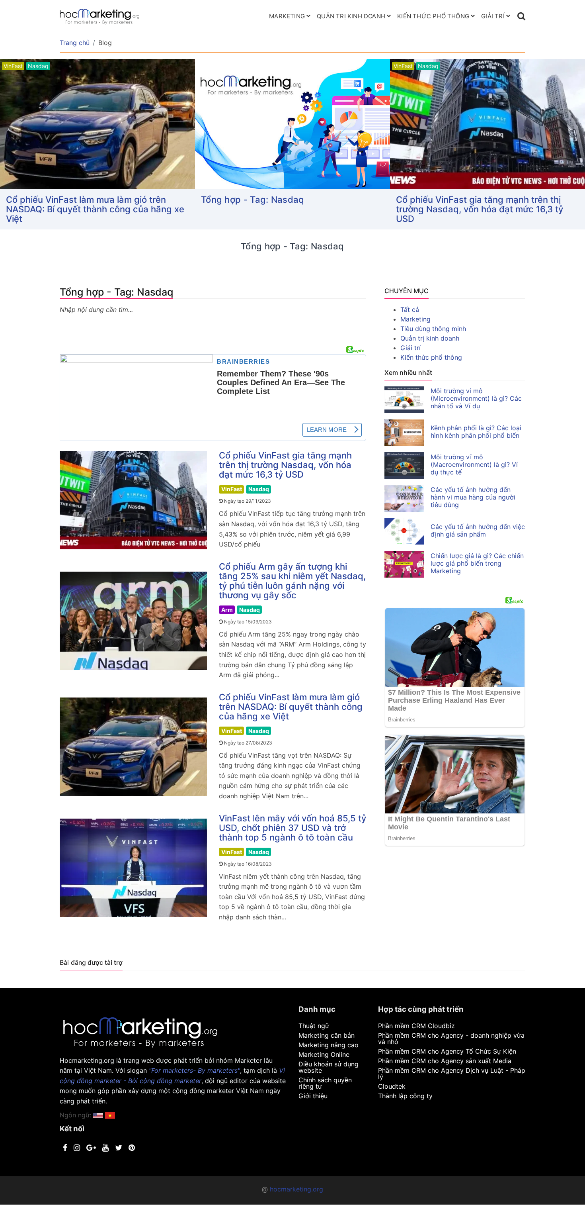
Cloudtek (392, 1086)
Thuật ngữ (313, 1026)
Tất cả (409, 309)
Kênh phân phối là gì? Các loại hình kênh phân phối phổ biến (476, 431)
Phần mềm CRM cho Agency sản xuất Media (444, 1061)
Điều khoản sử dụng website (328, 1067)
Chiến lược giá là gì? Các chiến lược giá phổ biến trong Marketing (477, 563)
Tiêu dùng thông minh (433, 329)
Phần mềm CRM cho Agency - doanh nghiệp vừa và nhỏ (451, 1038)
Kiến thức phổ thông (433, 16)
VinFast (231, 489)
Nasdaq (258, 489)
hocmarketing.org (296, 1189)
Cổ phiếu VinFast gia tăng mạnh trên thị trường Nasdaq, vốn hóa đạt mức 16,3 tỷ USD (479, 209)
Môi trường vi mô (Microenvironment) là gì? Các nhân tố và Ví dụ (476, 398)
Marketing (287, 16)
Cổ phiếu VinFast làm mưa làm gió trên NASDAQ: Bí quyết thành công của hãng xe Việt (95, 209)
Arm (227, 609)
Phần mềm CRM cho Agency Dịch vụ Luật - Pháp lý (451, 1073)
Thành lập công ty (405, 1096)
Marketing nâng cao (328, 1045)
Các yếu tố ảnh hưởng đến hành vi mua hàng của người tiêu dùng (473, 497)
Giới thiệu (313, 1096)
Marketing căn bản (326, 1035)
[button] (110, 1115)
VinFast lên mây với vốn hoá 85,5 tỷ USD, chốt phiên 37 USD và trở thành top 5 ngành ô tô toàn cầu (292, 828)
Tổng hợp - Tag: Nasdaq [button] (252, 199)
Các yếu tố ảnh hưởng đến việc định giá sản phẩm (478, 530)
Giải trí (493, 16)
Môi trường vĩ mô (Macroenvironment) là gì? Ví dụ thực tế (474, 464)
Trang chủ (75, 43)
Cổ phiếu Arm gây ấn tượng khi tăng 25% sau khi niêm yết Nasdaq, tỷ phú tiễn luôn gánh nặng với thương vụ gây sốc (292, 580)
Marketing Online (323, 1054)
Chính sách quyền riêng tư (325, 1083)
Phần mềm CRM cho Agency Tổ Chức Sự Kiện (447, 1051)
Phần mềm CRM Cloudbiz (416, 1026)
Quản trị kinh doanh (351, 16)
